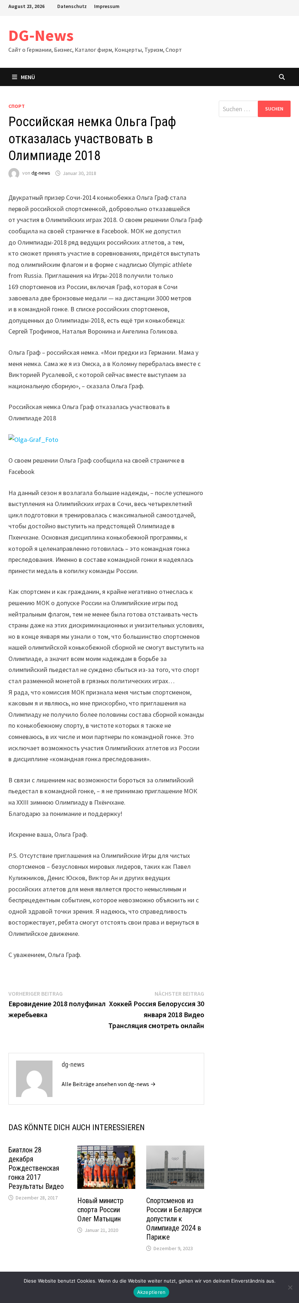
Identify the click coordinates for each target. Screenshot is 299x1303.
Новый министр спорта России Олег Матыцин (100, 1209)
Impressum (107, 6)
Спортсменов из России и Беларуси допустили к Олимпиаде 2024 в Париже (174, 1218)
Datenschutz (72, 6)
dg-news (40, 173)
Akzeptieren (151, 1292)
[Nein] (290, 1287)
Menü (28, 77)
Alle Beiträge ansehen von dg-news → (109, 1084)
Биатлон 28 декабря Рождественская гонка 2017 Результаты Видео (36, 1168)
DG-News (41, 35)
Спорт (16, 106)
